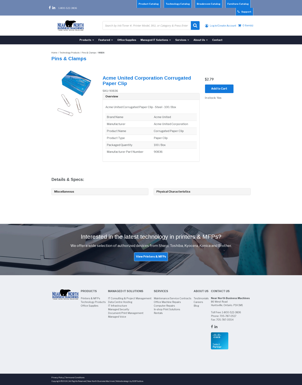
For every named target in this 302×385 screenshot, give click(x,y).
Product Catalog (149, 3)
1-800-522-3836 (67, 8)
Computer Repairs (164, 305)
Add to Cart (219, 88)
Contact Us (220, 291)
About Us (201, 291)
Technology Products (70, 53)
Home (54, 53)
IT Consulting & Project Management (130, 298)
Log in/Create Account (222, 25)
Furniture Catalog (238, 3)
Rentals (158, 312)
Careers (198, 301)
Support (245, 11)
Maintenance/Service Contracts (172, 298)
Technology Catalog (178, 3)
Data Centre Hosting (120, 301)
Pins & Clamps (89, 53)
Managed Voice (117, 316)
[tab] (151, 96)
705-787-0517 (228, 315)
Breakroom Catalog (208, 3)
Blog (196, 305)
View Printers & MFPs (151, 256)
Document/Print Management (125, 312)
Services (161, 291)
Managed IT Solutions (125, 291)
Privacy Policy (57, 377)
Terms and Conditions (74, 377)
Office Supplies (89, 305)
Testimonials (201, 298)
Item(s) (248, 25)
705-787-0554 (224, 319)
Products (89, 291)
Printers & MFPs (90, 298)
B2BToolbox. (138, 381)
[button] (151, 96)
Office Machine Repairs (167, 301)
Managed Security (118, 309)
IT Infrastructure (117, 305)
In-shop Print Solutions (167, 309)
